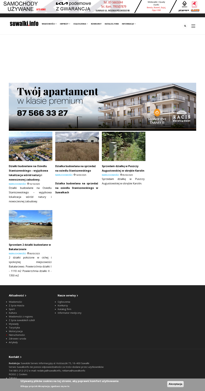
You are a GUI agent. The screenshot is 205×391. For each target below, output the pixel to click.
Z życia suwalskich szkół (22, 320)
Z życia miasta (16, 305)
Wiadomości (48, 24)
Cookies (23, 374)
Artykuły (13, 342)
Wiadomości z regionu (21, 316)
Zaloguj (13, 377)
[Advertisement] (102, 58)
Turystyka (14, 327)
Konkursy (96, 24)
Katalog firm (112, 24)
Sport (12, 309)
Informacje (128, 24)
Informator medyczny (70, 312)
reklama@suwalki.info (73, 370)
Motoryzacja (16, 331)
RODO (13, 374)
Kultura (13, 312)
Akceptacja (175, 384)
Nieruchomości (17, 183)
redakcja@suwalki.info (49, 370)
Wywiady (14, 323)
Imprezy (64, 24)
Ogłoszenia (79, 24)
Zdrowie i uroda (17, 338)
